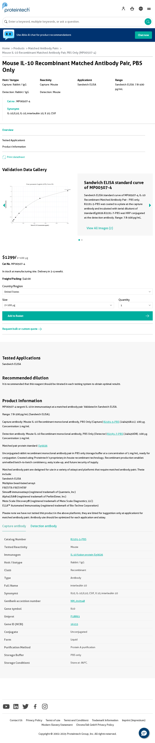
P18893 (75, 616)
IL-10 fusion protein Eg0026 (87, 554)
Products (19, 48)
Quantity (124, 299)
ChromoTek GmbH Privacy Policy (95, 724)
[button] (144, 733)
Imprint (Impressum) (133, 720)
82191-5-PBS (111, 421)
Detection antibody (44, 526)
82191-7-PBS (115, 433)
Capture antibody (14, 526)
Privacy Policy (34, 720)
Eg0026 (42, 445)
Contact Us (16, 720)
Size (5, 299)
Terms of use (53, 720)
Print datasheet (15, 156)
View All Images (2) (100, 228)
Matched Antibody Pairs (43, 48)
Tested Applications (13, 140)
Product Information (14, 146)
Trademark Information (105, 720)
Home (6, 48)
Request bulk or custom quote (20, 328)
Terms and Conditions (76, 720)
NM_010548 (78, 600)
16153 (74, 624)
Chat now (143, 35)
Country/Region (12, 286)
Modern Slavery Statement (57, 724)
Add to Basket (15, 315)
